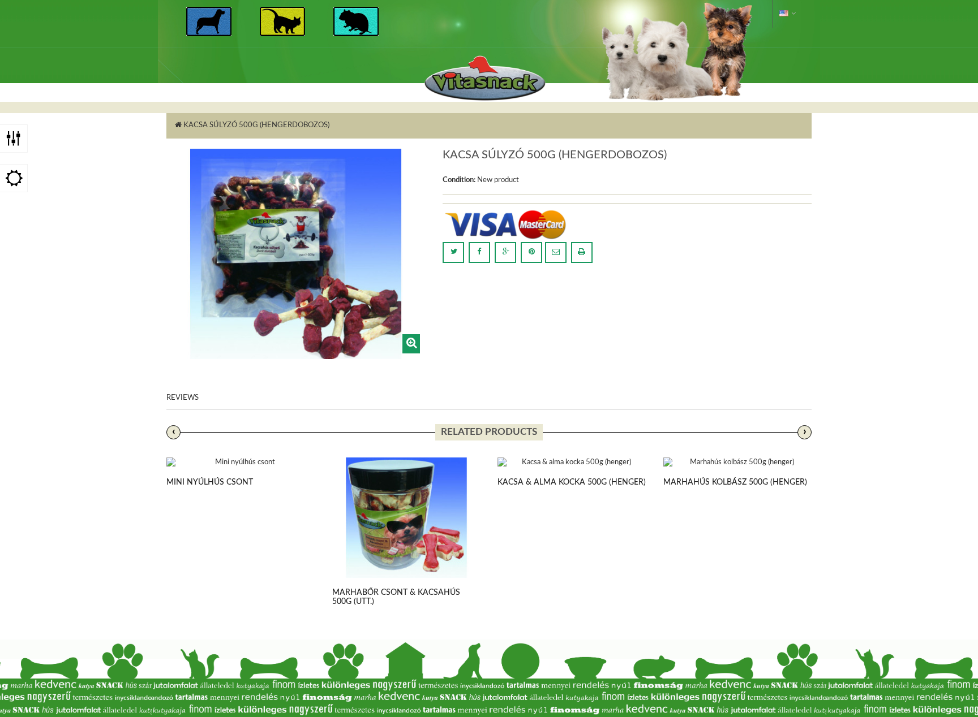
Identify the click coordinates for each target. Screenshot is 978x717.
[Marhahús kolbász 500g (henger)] (737, 462)
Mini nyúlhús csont (209, 482)
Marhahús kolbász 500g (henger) (735, 482)
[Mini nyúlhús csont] (240, 462)
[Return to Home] (178, 125)
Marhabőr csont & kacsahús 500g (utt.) (396, 597)
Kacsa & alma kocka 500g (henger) (571, 482)
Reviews (182, 397)
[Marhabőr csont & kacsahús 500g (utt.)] (406, 517)
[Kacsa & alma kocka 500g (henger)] (571, 462)
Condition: (459, 180)
